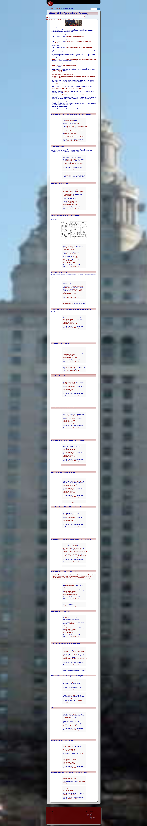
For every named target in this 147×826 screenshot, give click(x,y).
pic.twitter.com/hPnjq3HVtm (69, 763)
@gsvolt (66, 133)
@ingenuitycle (67, 549)
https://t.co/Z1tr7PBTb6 (81, 658)
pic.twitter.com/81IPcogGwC (69, 423)
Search (53, 815)
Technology (53, 19)
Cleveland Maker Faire (66, 91)
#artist (73, 755)
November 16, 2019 (71, 208)
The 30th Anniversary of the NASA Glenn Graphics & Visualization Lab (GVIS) (68, 94)
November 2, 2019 (71, 140)
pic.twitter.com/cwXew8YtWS (69, 632)
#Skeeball (65, 555)
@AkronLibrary (66, 761)
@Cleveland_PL (66, 548)
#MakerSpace (66, 125)
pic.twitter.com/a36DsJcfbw (69, 456)
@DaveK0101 (74, 654)
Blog (52, 8)
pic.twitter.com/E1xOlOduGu (69, 293)
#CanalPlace (66, 195)
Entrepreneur (70, 19)
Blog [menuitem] (56, 1)
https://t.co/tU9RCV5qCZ (68, 203)
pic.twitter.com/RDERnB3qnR (69, 660)
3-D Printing (65, 19)
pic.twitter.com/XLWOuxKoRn (70, 204)
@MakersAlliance (83, 126)
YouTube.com (94, 818)
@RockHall (71, 749)
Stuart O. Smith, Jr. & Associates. (58, 820)
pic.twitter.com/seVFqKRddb (69, 492)
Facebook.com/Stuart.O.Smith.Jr (88, 814)
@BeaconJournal (80, 191)
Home (49, 8)
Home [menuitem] (50, 3)
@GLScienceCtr (75, 547)
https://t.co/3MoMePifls (68, 794)
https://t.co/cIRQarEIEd (72, 126)
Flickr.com (90, 818)
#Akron (77, 123)
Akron (50, 19)
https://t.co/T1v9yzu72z (68, 551)
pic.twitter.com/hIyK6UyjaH (69, 391)
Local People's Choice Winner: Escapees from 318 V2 (62, 74)
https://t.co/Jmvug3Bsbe (68, 762)
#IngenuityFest (78, 549)
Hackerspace (60, 19)
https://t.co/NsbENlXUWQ (77, 163)
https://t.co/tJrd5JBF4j (70, 698)
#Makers (65, 135)
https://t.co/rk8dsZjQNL (77, 651)
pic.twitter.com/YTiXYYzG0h (69, 262)
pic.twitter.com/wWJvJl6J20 (69, 165)
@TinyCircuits (67, 128)
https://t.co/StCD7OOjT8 (71, 606)
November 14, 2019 (67, 169)
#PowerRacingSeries (69, 585)
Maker (57, 19)
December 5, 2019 (71, 798)
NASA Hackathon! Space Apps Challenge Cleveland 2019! (64, 65)
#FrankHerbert (73, 714)
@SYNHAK (76, 258)
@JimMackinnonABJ (67, 191)
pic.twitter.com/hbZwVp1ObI (76, 136)
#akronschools (66, 163)
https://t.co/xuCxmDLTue (81, 551)
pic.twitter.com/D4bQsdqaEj (69, 594)
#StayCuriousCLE (78, 135)
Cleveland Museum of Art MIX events (75, 63)
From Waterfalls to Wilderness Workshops (74, 36)
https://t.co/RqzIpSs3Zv (68, 750)
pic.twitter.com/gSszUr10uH (69, 357)
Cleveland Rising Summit (57, 83)
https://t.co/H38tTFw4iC (68, 260)
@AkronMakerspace (70, 130)
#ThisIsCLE (65, 136)
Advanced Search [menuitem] (62, 1)
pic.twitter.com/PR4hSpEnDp (69, 725)
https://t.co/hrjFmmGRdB (69, 759)
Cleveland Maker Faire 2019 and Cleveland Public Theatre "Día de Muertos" (68, 88)
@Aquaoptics (73, 545)
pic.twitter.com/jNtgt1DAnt (74, 557)
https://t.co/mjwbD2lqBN (69, 658)
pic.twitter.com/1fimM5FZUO (70, 522)
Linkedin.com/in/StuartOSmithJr (91, 814)
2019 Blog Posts (57, 8)
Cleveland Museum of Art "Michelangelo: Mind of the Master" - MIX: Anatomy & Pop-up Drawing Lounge (74, 59)
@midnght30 (75, 190)
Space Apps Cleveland (64, 68)
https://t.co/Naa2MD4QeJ (69, 778)
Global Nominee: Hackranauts (58, 72)
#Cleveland (72, 133)
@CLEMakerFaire (69, 120)
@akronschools (69, 160)
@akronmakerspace (67, 175)
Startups (74, 19)
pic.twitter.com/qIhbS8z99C (69, 323)
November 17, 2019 (71, 767)
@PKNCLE (65, 749)
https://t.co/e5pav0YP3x (72, 370)
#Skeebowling (66, 547)
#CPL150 (70, 135)
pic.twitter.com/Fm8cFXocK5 (69, 685)
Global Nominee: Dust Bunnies (58, 71)
